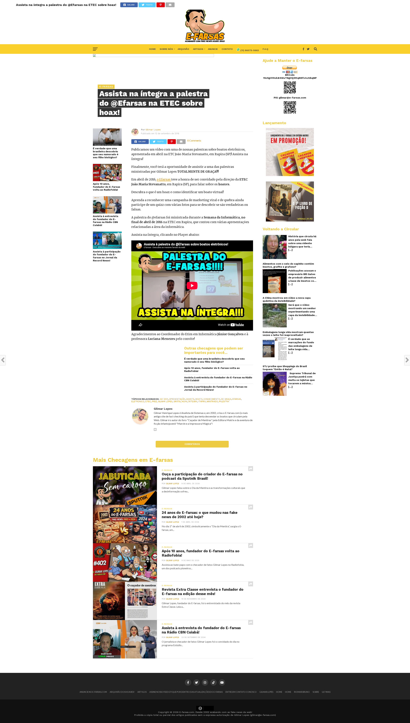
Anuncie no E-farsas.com (93, 692)
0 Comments (194, 140)
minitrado (212, 401)
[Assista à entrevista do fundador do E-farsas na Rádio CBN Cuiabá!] (107, 212)
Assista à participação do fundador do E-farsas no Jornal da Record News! (107, 256)
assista (190, 399)
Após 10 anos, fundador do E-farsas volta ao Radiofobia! (106, 186)
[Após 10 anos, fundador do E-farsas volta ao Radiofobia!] (107, 180)
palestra (224, 401)
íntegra (193, 401)
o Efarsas (164, 179)
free (154, 401)
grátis (177, 401)
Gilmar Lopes (153, 129)
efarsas (236, 399)
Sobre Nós (166, 49)
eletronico (137, 401)
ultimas (326, 692)
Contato (227, 49)
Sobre (316, 692)
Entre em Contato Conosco (241, 692)
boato (198, 399)
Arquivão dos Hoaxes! (122, 692)
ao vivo (164, 399)
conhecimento (212, 399)
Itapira (202, 401)
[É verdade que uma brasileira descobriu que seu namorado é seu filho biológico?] (107, 144)
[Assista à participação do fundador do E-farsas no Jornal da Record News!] (107, 247)
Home (152, 49)
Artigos (198, 49)
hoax (184, 401)
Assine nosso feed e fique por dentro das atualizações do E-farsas (186, 692)
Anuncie (213, 49)
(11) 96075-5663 (249, 50)
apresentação (177, 399)
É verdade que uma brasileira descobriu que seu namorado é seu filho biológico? (105, 153)
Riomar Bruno (302, 692)
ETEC (148, 401)
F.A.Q (265, 49)
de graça (226, 399)
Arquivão (183, 49)
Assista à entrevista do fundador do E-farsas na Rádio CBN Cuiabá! (105, 221)
